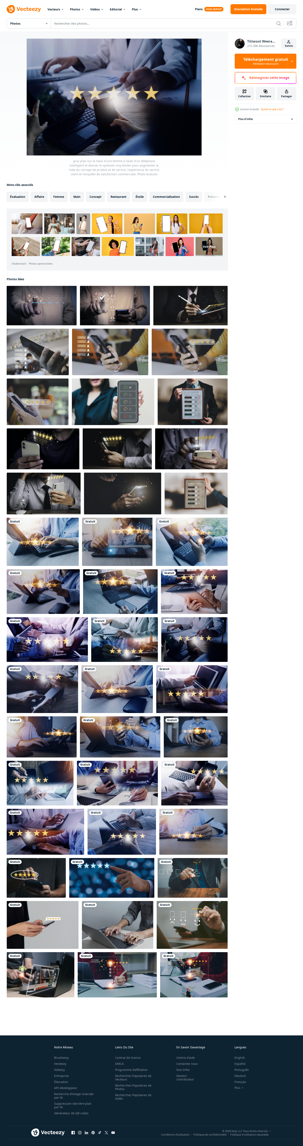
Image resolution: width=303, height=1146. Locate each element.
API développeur (65, 1088)
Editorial (116, 9)
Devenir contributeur (185, 1077)
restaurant (118, 197)
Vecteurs (53, 9)
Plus (135, 9)
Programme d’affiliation (131, 1070)
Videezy (59, 1070)
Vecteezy (60, 1064)
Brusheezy (61, 1058)
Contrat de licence (128, 1058)
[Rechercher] (278, 23)
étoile (140, 197)
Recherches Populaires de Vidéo (133, 1097)
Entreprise (61, 1076)
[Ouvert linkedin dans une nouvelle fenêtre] (86, 1132)
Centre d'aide (185, 1058)
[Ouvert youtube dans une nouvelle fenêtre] (113, 1132)
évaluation (17, 197)
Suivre (289, 46)
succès (194, 197)
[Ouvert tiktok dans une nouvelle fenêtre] (99, 1132)
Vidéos (95, 9)
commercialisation (166, 197)
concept (95, 197)
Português (241, 1070)
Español (240, 1064)
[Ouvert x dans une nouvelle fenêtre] (106, 1132)
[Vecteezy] (24, 9)
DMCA (119, 1064)
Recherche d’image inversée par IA (74, 1095)
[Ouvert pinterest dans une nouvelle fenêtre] (93, 1132)
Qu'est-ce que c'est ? (272, 109)
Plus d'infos (245, 119)
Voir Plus (209, 247)
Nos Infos (183, 1070)
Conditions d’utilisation (175, 1134)
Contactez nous (187, 1064)
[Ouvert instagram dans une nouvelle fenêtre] (79, 1132)
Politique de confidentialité (210, 1134)
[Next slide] (221, 197)
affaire (39, 197)
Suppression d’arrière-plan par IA (72, 1105)
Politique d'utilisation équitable (249, 1134)
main (76, 197)
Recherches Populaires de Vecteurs (133, 1077)
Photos (75, 9)
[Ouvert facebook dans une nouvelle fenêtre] (73, 1132)
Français (240, 1082)
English (239, 1058)
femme (58, 197)
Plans (199, 9)
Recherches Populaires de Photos (133, 1087)
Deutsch (240, 1076)
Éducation (61, 1082)
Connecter (282, 9)
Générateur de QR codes (71, 1113)
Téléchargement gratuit (265, 61)
